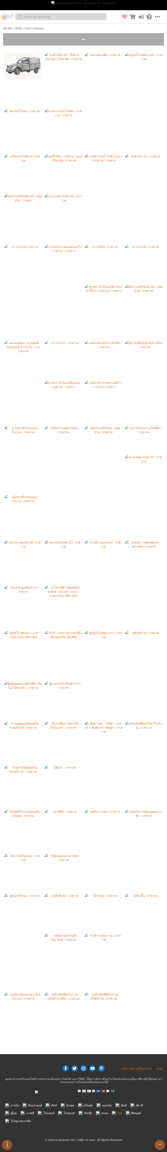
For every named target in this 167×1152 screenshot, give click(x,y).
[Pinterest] (101, 1068)
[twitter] (74, 1068)
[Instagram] (83, 1068)
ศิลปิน (18, 28)
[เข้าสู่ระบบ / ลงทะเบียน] (140, 17)
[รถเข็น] (131, 17)
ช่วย (159, 1068)
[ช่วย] (148, 17)
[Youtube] (92, 1068)
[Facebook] (66, 1068)
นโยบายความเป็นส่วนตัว (136, 1068)
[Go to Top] (160, 1145)
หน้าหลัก (8, 28)
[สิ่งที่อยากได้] (123, 17)
